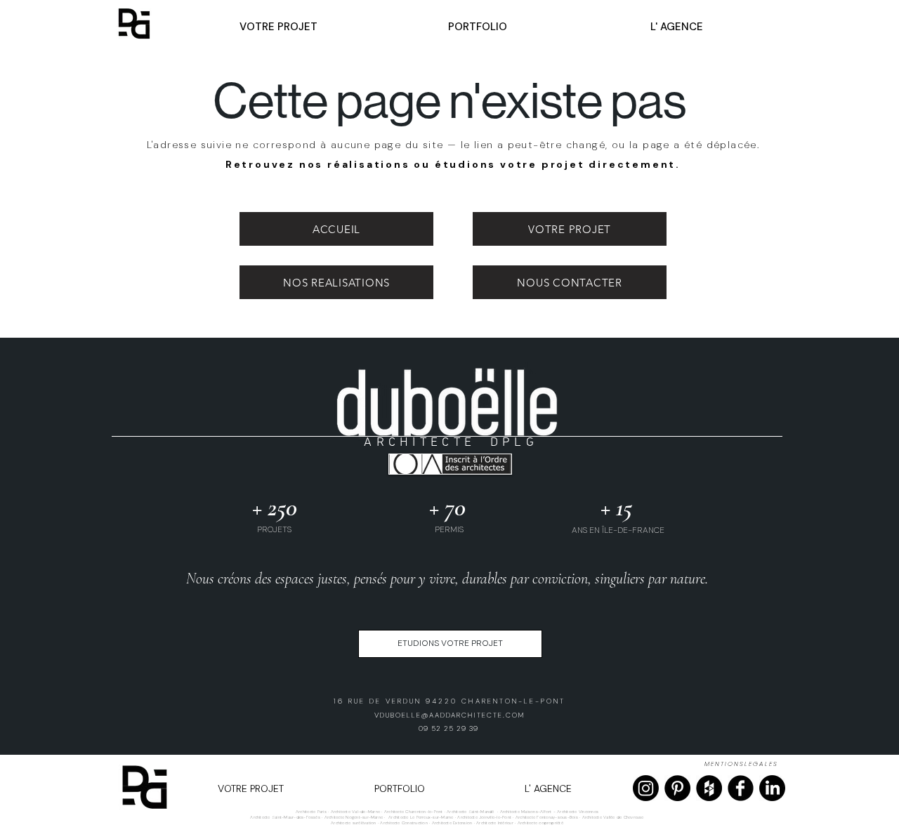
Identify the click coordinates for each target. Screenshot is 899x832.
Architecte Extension (452, 823)
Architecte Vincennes (577, 811)
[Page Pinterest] (677, 788)
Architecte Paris (311, 811)
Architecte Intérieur (495, 823)
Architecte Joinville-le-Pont (484, 817)
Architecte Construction (404, 823)
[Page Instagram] (646, 788)
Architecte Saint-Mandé (470, 811)
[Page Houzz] (709, 788)
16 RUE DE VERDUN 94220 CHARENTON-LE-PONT (449, 701)
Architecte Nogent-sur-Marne (353, 817)
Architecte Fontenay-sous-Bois (547, 817)
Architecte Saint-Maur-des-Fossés (285, 817)
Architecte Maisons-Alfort (526, 811)
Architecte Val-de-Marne (356, 811)
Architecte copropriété (540, 823)
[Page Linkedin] (772, 788)
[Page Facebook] (741, 788)
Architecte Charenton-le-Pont (413, 811)
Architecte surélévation (353, 823)
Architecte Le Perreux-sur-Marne (420, 817)
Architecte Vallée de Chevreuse (613, 817)
